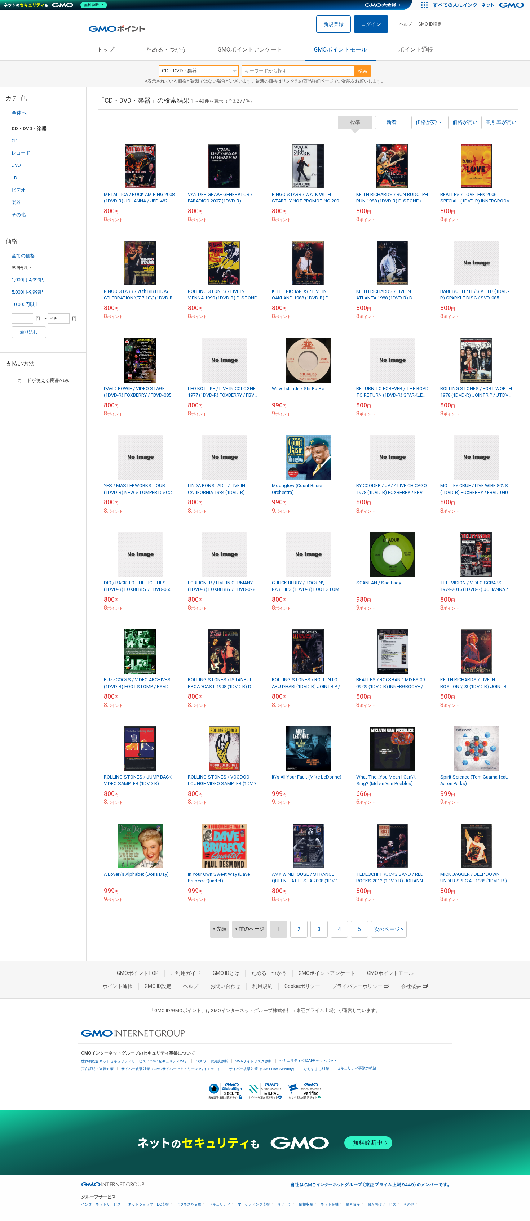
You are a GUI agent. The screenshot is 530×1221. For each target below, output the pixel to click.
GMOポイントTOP (138, 973)
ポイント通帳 (415, 49)
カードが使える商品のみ (43, 380)
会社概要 (411, 986)
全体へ (19, 113)
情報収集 (306, 1204)
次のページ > (388, 929)
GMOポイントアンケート (250, 49)
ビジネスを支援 (189, 1204)
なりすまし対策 (316, 1069)
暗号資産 (353, 1204)
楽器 (16, 202)
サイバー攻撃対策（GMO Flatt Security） (262, 1069)
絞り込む (28, 332)
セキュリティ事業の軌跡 (356, 1068)
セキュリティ (219, 1204)
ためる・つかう (166, 49)
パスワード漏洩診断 (211, 1061)
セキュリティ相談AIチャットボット (308, 1060)
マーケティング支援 (254, 1204)
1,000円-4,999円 (28, 279)
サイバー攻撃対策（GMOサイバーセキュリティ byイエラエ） (171, 1069)
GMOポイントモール (340, 49)
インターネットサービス (101, 1204)
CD (15, 140)
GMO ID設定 (430, 24)
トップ (105, 49)
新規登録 (333, 24)
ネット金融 (330, 1204)
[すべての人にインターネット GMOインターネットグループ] (479, 5)
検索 (362, 70)
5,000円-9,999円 (28, 292)
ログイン (371, 24)
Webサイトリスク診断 (253, 1061)
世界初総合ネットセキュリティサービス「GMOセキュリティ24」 (134, 1061)
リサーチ (284, 1204)
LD (14, 178)
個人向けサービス (381, 1204)
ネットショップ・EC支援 (148, 1204)
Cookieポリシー (302, 986)
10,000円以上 (25, 304)
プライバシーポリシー (357, 986)
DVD (16, 165)
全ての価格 (23, 255)
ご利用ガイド (186, 973)
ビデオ (19, 190)
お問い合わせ (225, 986)
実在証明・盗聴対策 (97, 1069)
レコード (21, 153)
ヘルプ (405, 24)
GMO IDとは (226, 973)
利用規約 (262, 986)
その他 (19, 214)
